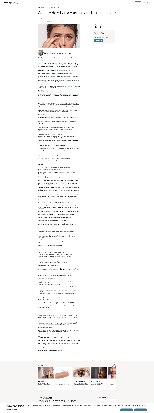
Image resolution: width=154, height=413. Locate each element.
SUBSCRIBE (137, 2)
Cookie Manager (21, 406)
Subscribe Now (98, 40)
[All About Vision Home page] (11, 2)
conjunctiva (42, 72)
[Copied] (103, 27)
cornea (69, 80)
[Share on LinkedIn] (96, 27)
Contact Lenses (49, 7)
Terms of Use (135, 405)
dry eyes (64, 226)
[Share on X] (98, 27)
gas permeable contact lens (51, 305)
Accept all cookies (141, 409)
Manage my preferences (11, 409)
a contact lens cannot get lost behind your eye (64, 70)
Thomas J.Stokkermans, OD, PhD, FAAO (62, 53)
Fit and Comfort (56, 7)
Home (39, 7)
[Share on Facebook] (93, 27)
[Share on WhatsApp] (101, 27)
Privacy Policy (127, 405)
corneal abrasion (55, 130)
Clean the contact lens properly (68, 343)
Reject (127, 409)
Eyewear (42, 7)
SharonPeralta (48, 52)
